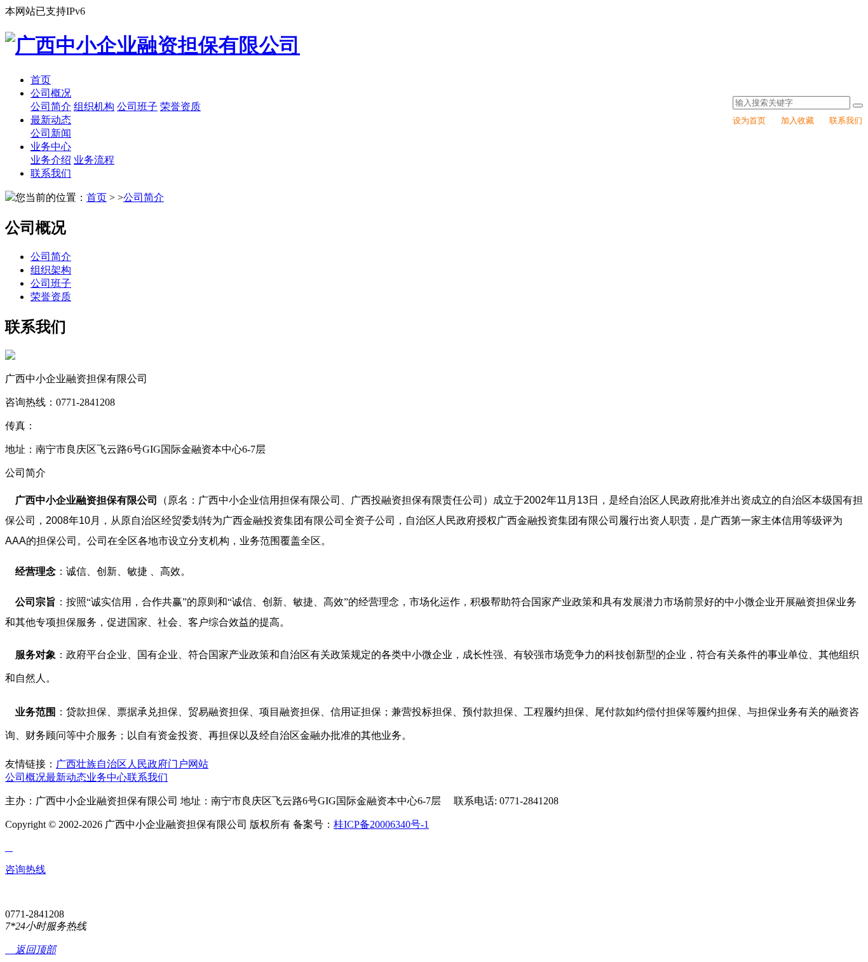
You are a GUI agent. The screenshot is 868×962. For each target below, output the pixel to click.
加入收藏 (797, 120)
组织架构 (51, 270)
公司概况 (51, 93)
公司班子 (137, 106)
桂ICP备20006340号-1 (381, 824)
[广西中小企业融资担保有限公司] (152, 45)
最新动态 (51, 119)
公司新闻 (51, 133)
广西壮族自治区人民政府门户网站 (132, 764)
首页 (41, 79)
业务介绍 (51, 160)
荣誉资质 (180, 106)
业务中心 (51, 146)
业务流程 (94, 160)
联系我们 (845, 120)
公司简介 (51, 106)
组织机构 (94, 106)
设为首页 (749, 120)
